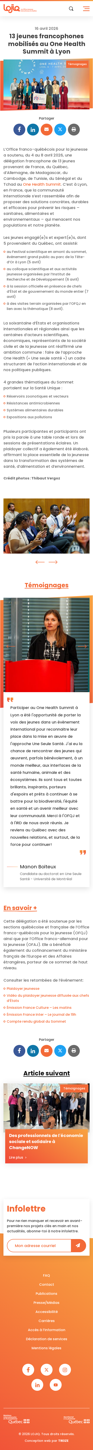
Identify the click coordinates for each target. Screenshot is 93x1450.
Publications (46, 1293)
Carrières (46, 1320)
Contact (46, 1284)
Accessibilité (46, 1311)
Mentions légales (46, 1348)
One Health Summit (42, 184)
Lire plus (16, 1157)
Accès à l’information (46, 1329)
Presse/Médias (46, 1302)
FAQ (46, 1275)
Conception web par (47, 1441)
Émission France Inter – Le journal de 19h (41, 1014)
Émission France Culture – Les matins (39, 1007)
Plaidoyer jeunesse (23, 988)
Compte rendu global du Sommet (36, 1021)
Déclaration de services (46, 1339)
